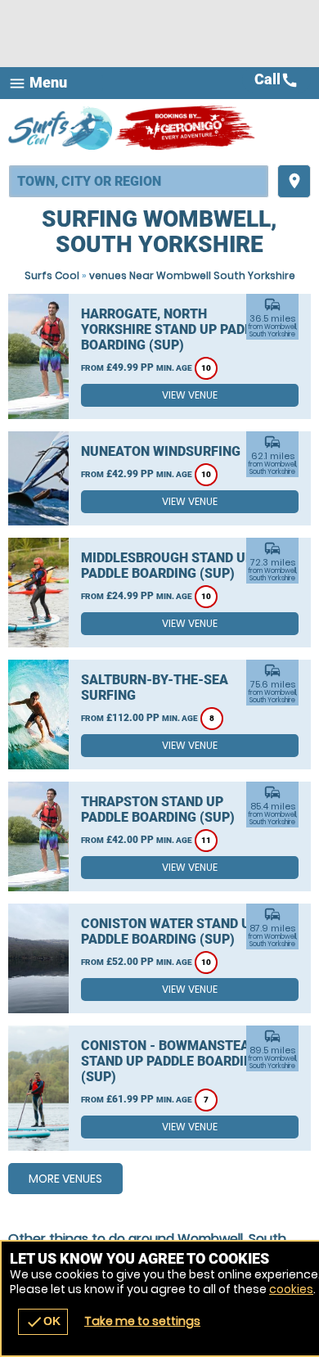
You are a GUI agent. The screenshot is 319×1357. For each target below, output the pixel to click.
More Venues (65, 1178)
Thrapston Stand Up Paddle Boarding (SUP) (158, 809)
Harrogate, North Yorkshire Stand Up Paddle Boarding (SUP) (174, 329)
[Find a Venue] (138, 181)
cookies (291, 1289)
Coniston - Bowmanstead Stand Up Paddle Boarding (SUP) (171, 1061)
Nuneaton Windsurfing (160, 451)
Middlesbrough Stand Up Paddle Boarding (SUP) (167, 565)
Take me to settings (142, 1321)
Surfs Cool (52, 275)
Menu (37, 83)
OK (43, 1322)
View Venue (190, 395)
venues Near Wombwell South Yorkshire (192, 275)
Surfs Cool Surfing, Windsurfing (61, 127)
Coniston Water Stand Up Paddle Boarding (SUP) (169, 931)
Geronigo (186, 127)
